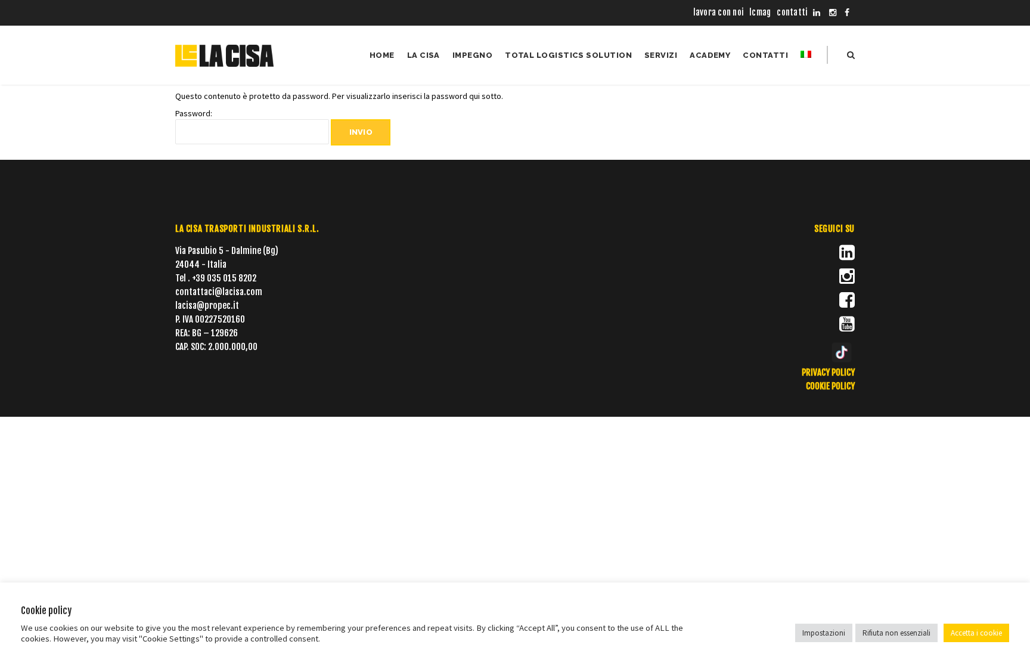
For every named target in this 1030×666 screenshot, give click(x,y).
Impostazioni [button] (823, 633)
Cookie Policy (830, 386)
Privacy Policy (828, 372)
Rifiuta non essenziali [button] (896, 633)
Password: (193, 113)
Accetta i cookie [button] (976, 633)
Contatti (792, 12)
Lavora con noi (718, 12)
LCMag (760, 12)
